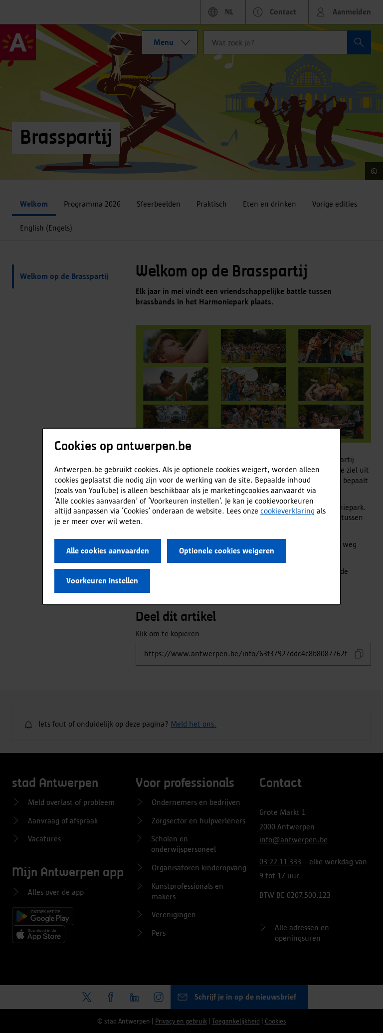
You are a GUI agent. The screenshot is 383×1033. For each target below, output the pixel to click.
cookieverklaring (287, 511)
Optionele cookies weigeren (226, 550)
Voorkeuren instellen (102, 580)
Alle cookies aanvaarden (107, 550)
